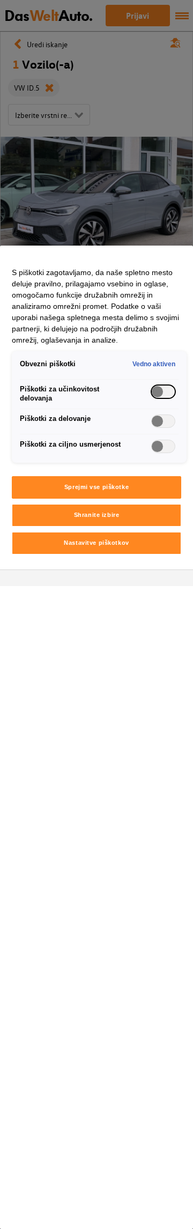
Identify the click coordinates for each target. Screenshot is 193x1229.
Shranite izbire (97, 515)
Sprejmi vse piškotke (96, 487)
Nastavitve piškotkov (96, 542)
